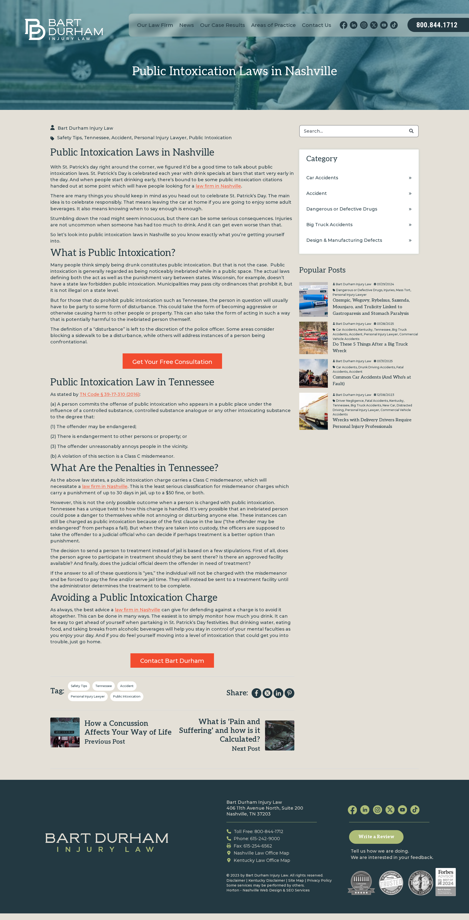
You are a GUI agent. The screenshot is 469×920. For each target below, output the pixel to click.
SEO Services (298, 890)
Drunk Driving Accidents (376, 367)
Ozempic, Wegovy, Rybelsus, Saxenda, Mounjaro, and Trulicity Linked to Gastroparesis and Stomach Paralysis (371, 307)
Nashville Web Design (262, 890)
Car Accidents (322, 177)
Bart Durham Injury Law (85, 128)
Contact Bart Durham (172, 660)
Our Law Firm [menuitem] (155, 25)
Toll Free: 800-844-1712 (258, 831)
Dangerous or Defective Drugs (341, 209)
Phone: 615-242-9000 (257, 838)
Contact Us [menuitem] (316, 25)
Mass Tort (403, 290)
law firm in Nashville (218, 186)
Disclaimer (235, 880)
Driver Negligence (350, 400)
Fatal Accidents (376, 400)
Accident (121, 137)
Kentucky (365, 329)
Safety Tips (69, 137)
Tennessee (96, 137)
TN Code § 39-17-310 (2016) (109, 394)
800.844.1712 (437, 25)
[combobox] (359, 131)
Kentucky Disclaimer (266, 880)
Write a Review (376, 836)
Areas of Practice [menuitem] (273, 25)
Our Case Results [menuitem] (222, 25)
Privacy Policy (319, 880)
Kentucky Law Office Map (262, 860)
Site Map (296, 880)
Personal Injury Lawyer (160, 137)
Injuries (389, 290)
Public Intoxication (210, 137)
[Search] (411, 131)
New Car (389, 405)
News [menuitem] (186, 25)
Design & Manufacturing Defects (344, 240)
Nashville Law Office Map (261, 853)
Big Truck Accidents (329, 224)
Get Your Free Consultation (172, 361)
